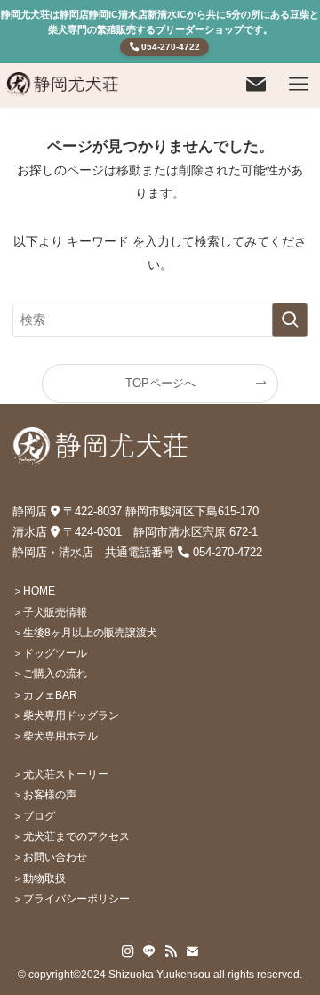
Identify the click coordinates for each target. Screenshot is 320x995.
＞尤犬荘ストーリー (60, 774)
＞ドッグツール (49, 653)
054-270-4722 (169, 47)
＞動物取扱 (39, 878)
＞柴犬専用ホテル (55, 735)
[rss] (171, 951)
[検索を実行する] (290, 320)
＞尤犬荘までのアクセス (71, 836)
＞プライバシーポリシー (71, 898)
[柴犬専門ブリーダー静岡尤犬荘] (63, 84)
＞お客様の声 (44, 794)
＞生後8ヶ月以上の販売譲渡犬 (84, 632)
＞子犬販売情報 (49, 612)
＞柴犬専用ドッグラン (65, 715)
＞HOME (33, 590)
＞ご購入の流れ (49, 673)
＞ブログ (33, 815)
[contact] (192, 951)
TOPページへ (160, 383)
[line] (149, 951)
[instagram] (128, 951)
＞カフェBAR (44, 694)
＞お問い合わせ (49, 856)
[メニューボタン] (298, 84)
